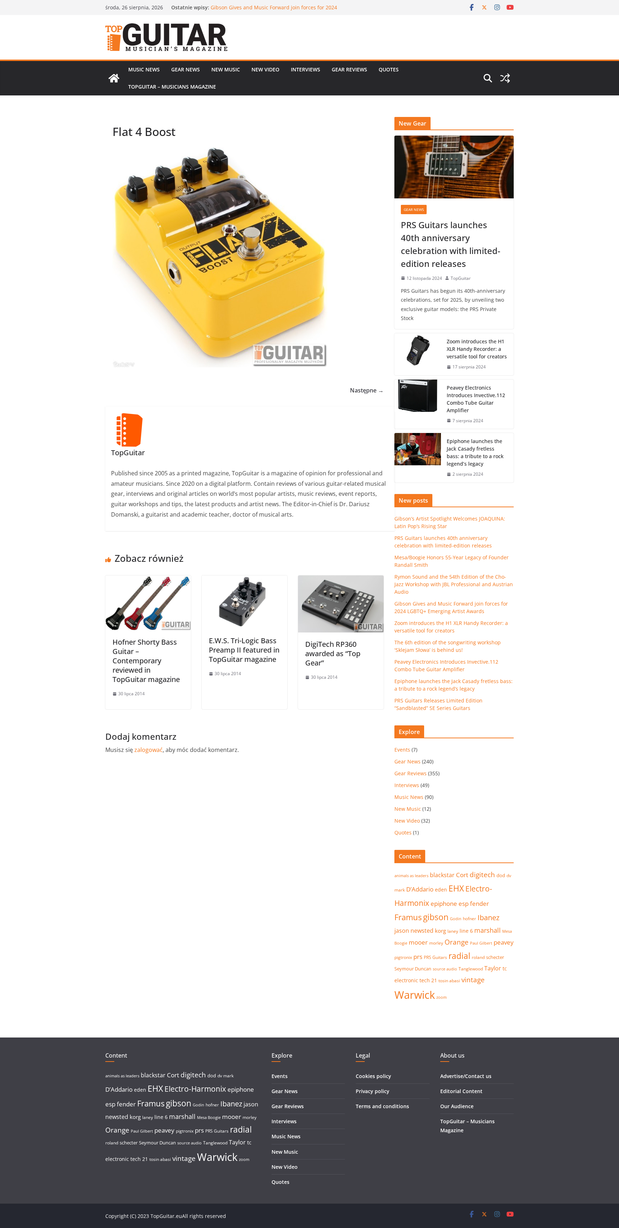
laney (452, 931)
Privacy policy (372, 1091)
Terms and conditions (382, 1106)
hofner (469, 919)
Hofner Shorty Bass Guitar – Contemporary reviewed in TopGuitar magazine (146, 660)
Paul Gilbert (481, 943)
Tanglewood (471, 969)
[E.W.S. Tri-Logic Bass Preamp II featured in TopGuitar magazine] (244, 580)
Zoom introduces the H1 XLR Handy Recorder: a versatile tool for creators (477, 349)
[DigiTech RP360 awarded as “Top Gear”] (341, 580)
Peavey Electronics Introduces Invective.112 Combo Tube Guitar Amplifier (476, 399)
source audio (445, 968)
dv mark (225, 1076)
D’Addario (419, 889)
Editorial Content (461, 1091)
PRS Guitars (435, 957)
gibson (435, 917)
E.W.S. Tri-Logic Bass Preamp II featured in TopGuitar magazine (244, 650)
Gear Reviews (349, 69)
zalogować (148, 750)
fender (479, 903)
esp (464, 903)
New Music (225, 69)
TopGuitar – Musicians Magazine (172, 86)
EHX (456, 888)
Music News (144, 69)
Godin (455, 918)
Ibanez (488, 917)
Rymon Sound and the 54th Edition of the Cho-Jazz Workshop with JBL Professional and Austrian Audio (272, 11)
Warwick (414, 995)
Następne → (367, 390)
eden (441, 889)
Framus (408, 917)
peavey (504, 942)
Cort (462, 875)
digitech (482, 874)
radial (459, 955)
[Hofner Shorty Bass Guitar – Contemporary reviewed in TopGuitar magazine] (148, 580)
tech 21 (428, 980)
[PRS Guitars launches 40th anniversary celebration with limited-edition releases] (454, 167)
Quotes (389, 69)
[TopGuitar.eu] (114, 78)
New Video (265, 69)
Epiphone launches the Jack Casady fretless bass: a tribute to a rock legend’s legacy (475, 452)
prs (417, 956)
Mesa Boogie (209, 1117)
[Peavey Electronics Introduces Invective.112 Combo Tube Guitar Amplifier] (417, 404)
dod (500, 875)
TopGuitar (461, 278)
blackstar (442, 875)
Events (402, 749)
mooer (418, 942)
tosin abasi (449, 981)
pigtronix (403, 957)
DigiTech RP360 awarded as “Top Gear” (332, 653)
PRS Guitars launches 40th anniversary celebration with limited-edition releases (450, 244)
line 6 (466, 930)
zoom (441, 997)
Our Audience (457, 1106)
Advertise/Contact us (465, 1076)
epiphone (444, 903)
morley (436, 943)
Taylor (492, 968)
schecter (495, 957)
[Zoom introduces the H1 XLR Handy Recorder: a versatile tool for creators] (417, 354)
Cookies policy (373, 1076)
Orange (457, 942)
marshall (487, 930)
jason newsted (413, 931)
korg (440, 930)
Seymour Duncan (412, 968)
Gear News (185, 69)
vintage (473, 979)
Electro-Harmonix (195, 1088)
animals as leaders (411, 875)
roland (478, 957)
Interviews (305, 69)
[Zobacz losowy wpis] (505, 78)
